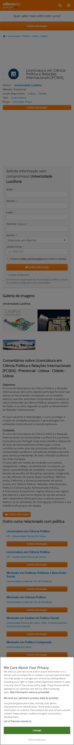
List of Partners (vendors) (17, 721)
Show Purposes (37, 739)
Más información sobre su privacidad (29, 692)
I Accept (37, 730)
